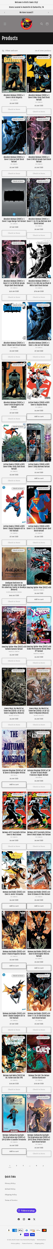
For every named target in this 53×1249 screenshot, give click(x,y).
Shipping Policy (11, 1195)
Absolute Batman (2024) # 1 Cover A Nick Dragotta (14, 96)
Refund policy (41, 1239)
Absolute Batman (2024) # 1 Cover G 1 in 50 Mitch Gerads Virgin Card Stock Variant (14, 283)
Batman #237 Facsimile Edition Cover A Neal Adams (14, 833)
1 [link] (9, 1166)
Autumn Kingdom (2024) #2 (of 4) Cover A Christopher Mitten (14, 771)
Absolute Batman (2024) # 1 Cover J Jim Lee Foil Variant (39, 344)
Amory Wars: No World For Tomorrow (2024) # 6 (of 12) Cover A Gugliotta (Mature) (14, 710)
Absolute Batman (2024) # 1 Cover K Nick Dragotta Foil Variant (14, 404)
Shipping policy (39, 1243)
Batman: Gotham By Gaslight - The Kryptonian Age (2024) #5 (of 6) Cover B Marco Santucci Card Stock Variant (39, 1138)
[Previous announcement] (4, 12)
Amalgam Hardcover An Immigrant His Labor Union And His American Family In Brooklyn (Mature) (14, 586)
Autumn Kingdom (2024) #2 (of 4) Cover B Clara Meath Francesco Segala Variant (38, 772)
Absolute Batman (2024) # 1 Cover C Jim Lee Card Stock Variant (14, 159)
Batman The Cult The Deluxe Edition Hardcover (39, 1076)
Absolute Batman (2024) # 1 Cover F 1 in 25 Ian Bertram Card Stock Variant (39, 221)
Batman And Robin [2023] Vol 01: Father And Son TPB (14, 1076)
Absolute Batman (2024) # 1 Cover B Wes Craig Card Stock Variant (39, 97)
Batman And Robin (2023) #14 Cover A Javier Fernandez (14, 893)
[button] (5, 24)
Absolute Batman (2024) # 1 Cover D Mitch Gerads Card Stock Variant (39, 159)
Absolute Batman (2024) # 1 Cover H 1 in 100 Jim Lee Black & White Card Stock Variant (39, 283)
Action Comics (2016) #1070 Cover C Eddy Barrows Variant (39, 465)
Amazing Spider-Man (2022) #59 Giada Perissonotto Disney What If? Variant (39, 649)
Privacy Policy (10, 1183)
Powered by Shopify (29, 1239)
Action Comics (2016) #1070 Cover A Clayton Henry (38, 403)
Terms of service (27, 1243)
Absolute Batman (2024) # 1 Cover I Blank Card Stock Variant (14, 344)
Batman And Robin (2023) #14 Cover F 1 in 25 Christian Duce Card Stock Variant (39, 1015)
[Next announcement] (48, 12)
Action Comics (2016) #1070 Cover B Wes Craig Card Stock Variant (14, 466)
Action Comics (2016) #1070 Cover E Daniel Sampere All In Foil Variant (14, 528)
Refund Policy (10, 1189)
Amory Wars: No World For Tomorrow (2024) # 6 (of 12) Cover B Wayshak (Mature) (39, 710)
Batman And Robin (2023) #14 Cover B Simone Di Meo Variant (39, 893)
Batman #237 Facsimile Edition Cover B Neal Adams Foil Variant (39, 833)
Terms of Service (11, 1200)
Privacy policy (15, 1243)
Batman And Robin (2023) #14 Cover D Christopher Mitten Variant (39, 953)
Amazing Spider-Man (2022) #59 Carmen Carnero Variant (14, 648)
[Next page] (43, 1165)
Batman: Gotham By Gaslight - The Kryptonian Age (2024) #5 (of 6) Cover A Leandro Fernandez (14, 1137)
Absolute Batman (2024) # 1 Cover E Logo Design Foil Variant (14, 220)
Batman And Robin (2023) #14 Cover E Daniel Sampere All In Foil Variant (14, 1015)
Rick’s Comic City (17, 1239)
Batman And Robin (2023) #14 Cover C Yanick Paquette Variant (14, 952)
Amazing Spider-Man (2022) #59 (39, 587)
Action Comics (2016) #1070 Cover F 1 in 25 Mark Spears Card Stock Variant (39, 528)
